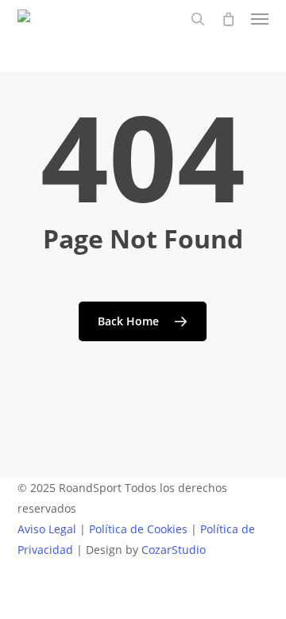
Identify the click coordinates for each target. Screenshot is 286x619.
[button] (260, 19)
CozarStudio (173, 549)
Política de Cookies (138, 528)
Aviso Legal (46, 528)
